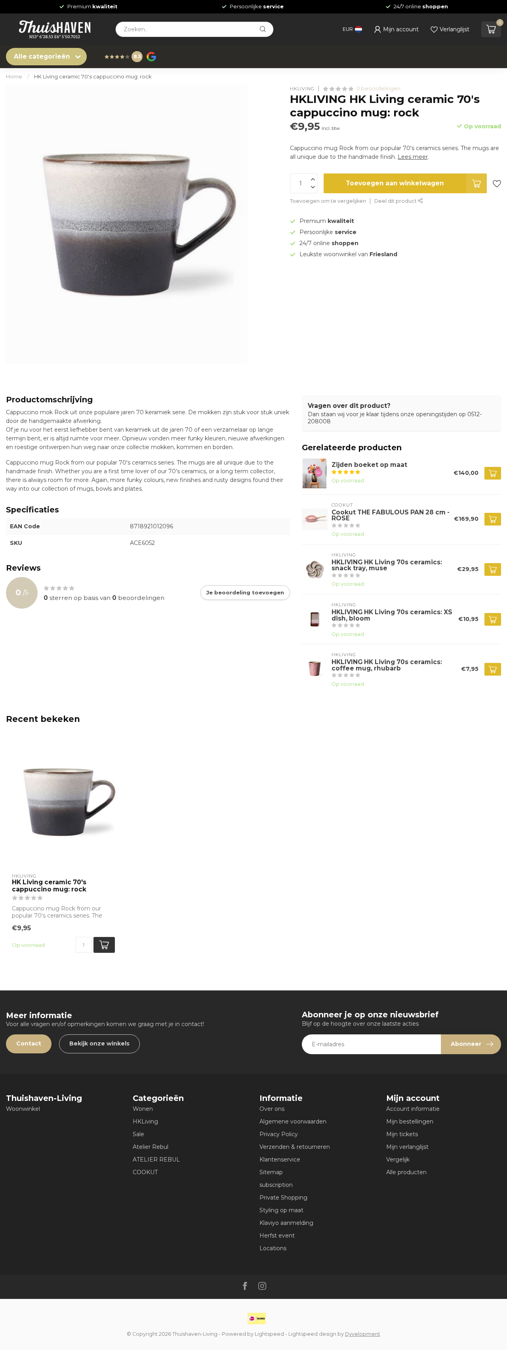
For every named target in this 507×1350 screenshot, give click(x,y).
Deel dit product (396, 201)
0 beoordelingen (378, 88)
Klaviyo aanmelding (286, 1222)
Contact (28, 1043)
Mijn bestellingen (409, 1121)
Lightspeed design (312, 1334)
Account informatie (413, 1108)
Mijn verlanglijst (407, 1146)
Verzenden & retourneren (294, 1146)
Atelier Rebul (150, 1146)
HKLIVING (302, 88)
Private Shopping (283, 1197)
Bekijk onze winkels (99, 1043)
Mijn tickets (402, 1134)
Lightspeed (269, 1334)
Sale (138, 1134)
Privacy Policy (278, 1134)
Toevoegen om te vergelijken (328, 201)
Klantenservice (279, 1159)
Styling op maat (281, 1210)
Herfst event (277, 1235)
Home (14, 76)
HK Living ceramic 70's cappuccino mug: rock (93, 76)
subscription (276, 1184)
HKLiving (145, 1121)
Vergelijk (398, 1159)
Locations (272, 1248)
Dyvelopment (362, 1334)
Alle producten (406, 1172)
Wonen (143, 1108)
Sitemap (271, 1172)
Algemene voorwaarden (292, 1121)
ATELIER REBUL (156, 1159)
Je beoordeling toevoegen (245, 592)
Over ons (271, 1108)
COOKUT (145, 1172)
